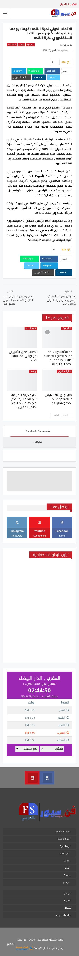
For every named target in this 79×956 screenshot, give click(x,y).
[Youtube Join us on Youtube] (32, 777)
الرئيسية (30, 44)
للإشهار (68, 908)
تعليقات (38, 442)
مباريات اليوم (64, 371)
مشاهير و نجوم (63, 831)
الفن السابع (65, 853)
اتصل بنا (67, 900)
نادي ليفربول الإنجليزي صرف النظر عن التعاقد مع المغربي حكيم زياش (18, 300)
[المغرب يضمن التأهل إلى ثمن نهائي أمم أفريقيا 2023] (22, 337)
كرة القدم (12, 44)
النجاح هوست (41, 947)
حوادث (67, 860)
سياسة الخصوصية (63, 915)
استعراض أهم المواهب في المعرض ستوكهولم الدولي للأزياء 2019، (61, 300)
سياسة (67, 875)
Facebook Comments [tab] (38, 431)
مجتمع (66, 882)
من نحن (67, 893)
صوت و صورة (64, 839)
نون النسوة (65, 846)
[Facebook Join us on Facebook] (46, 777)
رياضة (21, 44)
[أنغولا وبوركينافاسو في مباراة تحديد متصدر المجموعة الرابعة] (57, 380)
